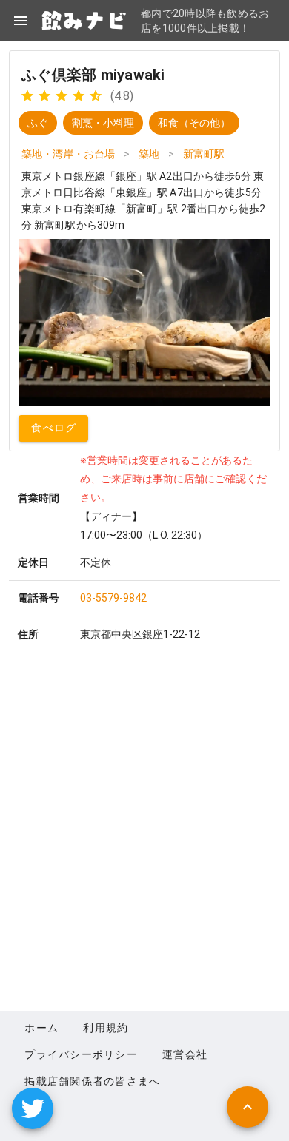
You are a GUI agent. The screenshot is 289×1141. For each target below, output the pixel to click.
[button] (32, 1108)
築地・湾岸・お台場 (68, 154)
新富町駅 (204, 154)
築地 (149, 154)
